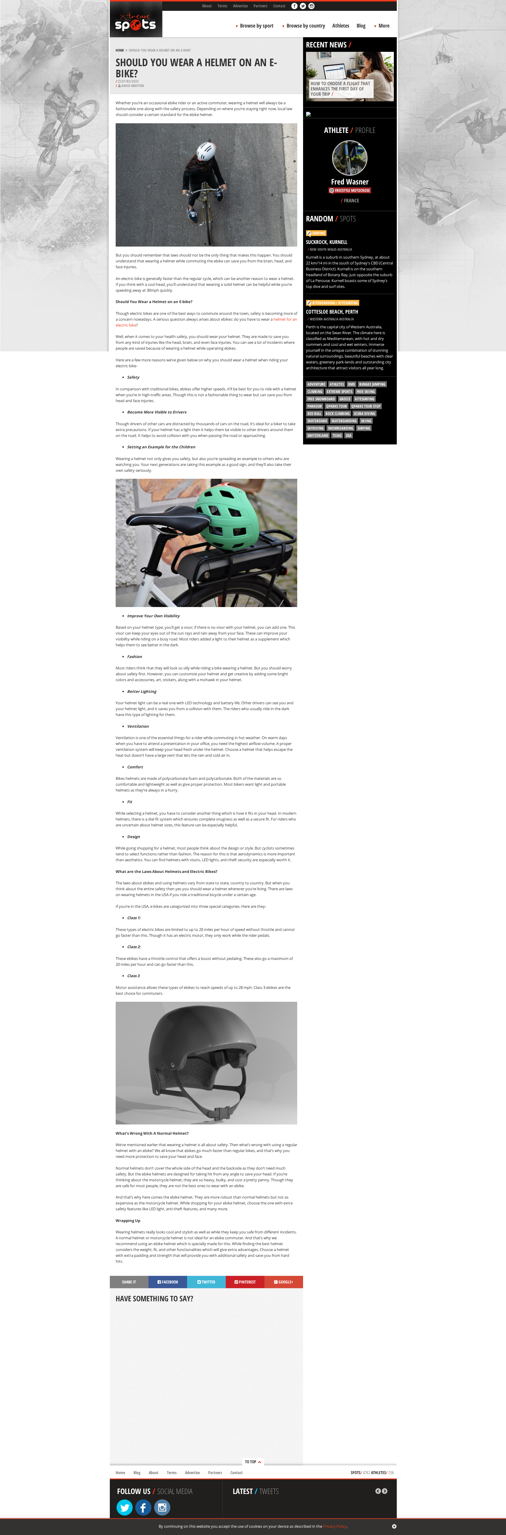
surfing (364, 428)
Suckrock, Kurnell (326, 241)
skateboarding (344, 420)
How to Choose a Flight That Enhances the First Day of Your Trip (340, 88)
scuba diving (364, 413)
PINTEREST (247, 1282)
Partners (260, 5)
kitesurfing (364, 398)
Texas (337, 435)
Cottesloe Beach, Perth (332, 311)
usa (348, 435)
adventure (316, 384)
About (207, 5)
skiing (366, 420)
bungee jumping (372, 384)
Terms (222, 5)
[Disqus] (206, 1384)
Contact (279, 5)
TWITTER (208, 1282)
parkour (314, 406)
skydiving (315, 428)
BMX (351, 384)
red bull (314, 413)
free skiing (366, 391)
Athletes (340, 25)
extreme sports (339, 391)
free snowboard (321, 398)
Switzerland (317, 435)
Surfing (318, 233)
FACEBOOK (169, 1282)
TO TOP (250, 1461)
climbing (314, 391)
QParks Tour (336, 406)
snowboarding (340, 428)
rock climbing (338, 413)
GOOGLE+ (285, 1282)
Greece (345, 398)
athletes (337, 384)
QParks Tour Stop (365, 406)
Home (120, 50)
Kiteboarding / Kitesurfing (335, 302)
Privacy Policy (335, 1526)
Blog (361, 25)
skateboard (317, 420)
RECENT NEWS (326, 44)
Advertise (240, 5)
